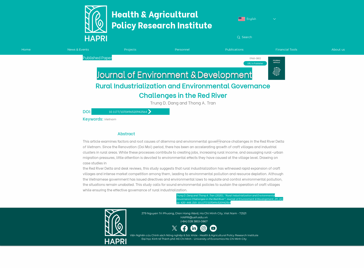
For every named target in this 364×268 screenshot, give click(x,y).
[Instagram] (203, 228)
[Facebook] (184, 228)
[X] (174, 228)
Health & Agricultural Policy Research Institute (162, 19)
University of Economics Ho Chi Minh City (220, 238)
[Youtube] (213, 228)
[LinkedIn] (193, 228)
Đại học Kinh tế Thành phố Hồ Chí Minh (166, 238)
